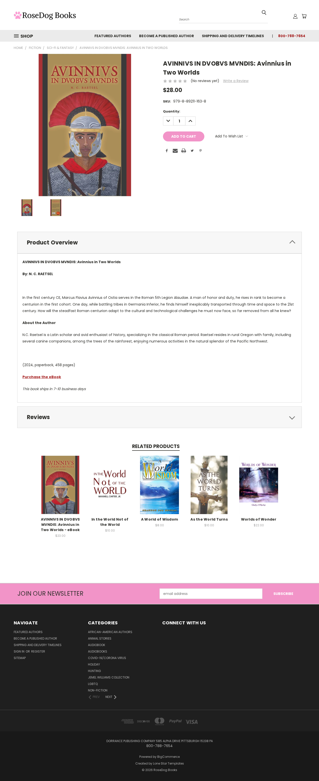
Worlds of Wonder (259, 519)
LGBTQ (93, 684)
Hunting (94, 671)
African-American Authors (110, 632)
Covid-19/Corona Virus (107, 658)
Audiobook (96, 645)
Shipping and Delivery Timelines (233, 35)
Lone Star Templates (168, 763)
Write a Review (235, 80)
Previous (306, 765)
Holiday (94, 664)
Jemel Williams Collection (108, 677)
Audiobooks (97, 651)
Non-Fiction (97, 690)
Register (38, 651)
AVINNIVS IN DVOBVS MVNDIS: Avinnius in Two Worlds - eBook (60, 524)
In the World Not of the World (110, 522)
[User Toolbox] (295, 16)
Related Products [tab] (156, 446)
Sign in (19, 651)
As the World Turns (209, 519)
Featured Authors (112, 35)
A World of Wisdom (159, 519)
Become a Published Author (166, 35)
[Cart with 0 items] (304, 16)
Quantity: (171, 111)
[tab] (159, 242)
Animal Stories (99, 638)
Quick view (60, 479)
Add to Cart (60, 489)
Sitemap (20, 658)
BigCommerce (168, 757)
